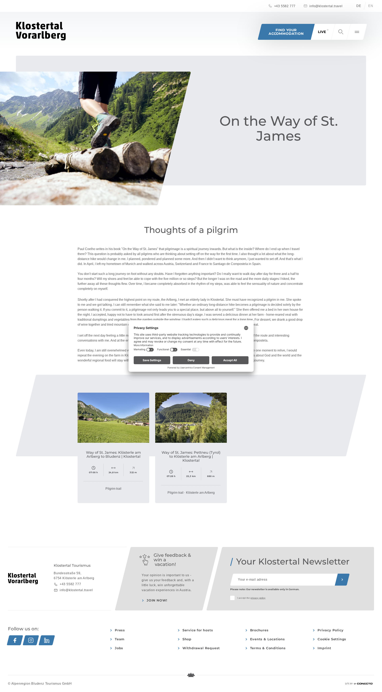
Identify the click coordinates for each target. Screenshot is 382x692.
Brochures (259, 630)
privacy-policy (258, 598)
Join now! (157, 600)
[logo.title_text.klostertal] (41, 31)
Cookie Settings (332, 639)
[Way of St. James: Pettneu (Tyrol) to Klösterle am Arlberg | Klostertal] (191, 418)
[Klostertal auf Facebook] (15, 640)
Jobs (119, 648)
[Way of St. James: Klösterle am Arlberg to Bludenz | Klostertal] (113, 418)
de (358, 6)
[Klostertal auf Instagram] (31, 640)
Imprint (324, 648)
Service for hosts (197, 630)
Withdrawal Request (201, 648)
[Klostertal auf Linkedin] (47, 640)
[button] (341, 32)
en (370, 6)
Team (120, 639)
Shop (186, 639)
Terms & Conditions (268, 648)
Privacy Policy (330, 630)
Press (120, 630)
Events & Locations (267, 639)
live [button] (322, 32)
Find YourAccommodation (286, 32)
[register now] (342, 580)
